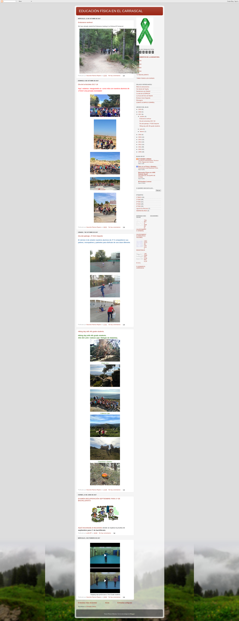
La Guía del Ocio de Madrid (144, 95)
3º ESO (139, 67)
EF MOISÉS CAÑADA (144, 159)
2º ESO (139, 64)
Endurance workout (85, 22)
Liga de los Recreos (142, 208)
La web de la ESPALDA (143, 93)
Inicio (107, 603)
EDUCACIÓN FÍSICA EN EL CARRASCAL (111, 11)
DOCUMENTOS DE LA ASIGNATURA (148, 57)
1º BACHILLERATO (143, 74)
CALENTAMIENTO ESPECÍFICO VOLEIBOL (141, 236)
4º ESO (139, 71)
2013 (140, 142)
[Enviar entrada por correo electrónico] (123, 75)
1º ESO (138, 199)
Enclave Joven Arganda (143, 98)
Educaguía (139, 100)
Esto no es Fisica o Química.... (148, 166)
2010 (140, 149)
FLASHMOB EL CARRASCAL (140, 267)
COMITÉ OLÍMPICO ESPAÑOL (145, 102)
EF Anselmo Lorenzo (144, 181)
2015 (140, 137)
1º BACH (138, 197)
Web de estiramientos (142, 87)
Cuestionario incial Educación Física (148, 168)
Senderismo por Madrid (143, 91)
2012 (140, 144)
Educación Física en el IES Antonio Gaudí (146, 173)
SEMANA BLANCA (141, 210)
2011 (140, 147)
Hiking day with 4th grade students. (91, 331)
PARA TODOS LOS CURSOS (145, 78)
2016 (140, 134)
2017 (140, 114)
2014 (140, 139)
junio (141, 129)
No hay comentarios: (114, 75)
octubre (142, 116)
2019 (140, 109)
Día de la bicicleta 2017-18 (88, 84)
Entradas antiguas (124, 603)
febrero (142, 131)
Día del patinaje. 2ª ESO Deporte (90, 236)
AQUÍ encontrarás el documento (90, 528)
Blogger (132, 614)
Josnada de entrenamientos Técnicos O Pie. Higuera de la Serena (148, 161)
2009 (140, 152)
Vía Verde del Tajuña (142, 89)
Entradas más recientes (87, 603)
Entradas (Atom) (91, 606)
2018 (140, 112)
